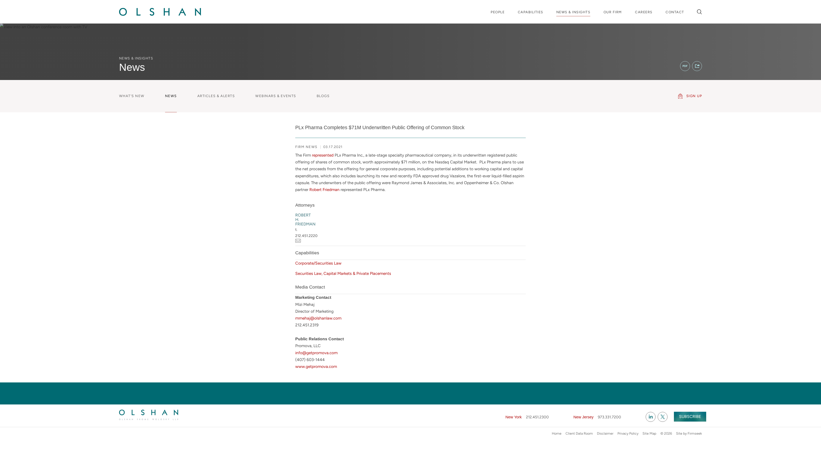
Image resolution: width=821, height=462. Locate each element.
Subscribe (690, 416)
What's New (132, 96)
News (171, 96)
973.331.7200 (609, 417)
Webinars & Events (275, 96)
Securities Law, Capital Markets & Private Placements (343, 273)
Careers (644, 12)
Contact (675, 12)
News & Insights (573, 12)
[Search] (699, 11)
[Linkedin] (651, 417)
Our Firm (613, 12)
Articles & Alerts (216, 96)
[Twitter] (662, 417)
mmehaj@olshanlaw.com (318, 318)
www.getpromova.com (316, 366)
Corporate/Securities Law (318, 263)
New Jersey (583, 417)
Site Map (649, 433)
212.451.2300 (537, 417)
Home (556, 433)
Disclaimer (605, 433)
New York (513, 417)
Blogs (323, 96)
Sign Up (694, 96)
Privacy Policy (627, 433)
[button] (697, 66)
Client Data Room (579, 433)
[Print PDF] (685, 66)
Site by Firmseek (689, 433)
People (498, 12)
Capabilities (530, 12)
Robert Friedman (324, 189)
